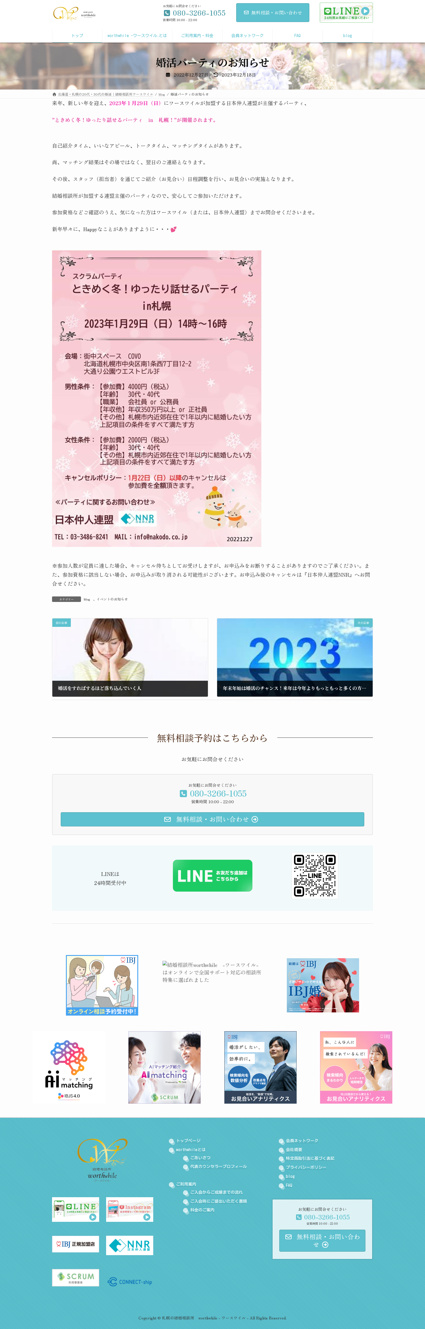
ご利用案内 (186, 1184)
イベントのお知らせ (112, 598)
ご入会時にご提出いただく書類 (218, 1201)
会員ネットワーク (302, 1141)
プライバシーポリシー (306, 1167)
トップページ (188, 1141)
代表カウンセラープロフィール (218, 1167)
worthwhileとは (191, 1150)
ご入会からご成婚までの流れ (216, 1192)
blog (87, 598)
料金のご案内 (202, 1210)
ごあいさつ (200, 1158)
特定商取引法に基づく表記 (310, 1159)
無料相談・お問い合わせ (276, 12)
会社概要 (294, 1150)
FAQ (289, 1185)
